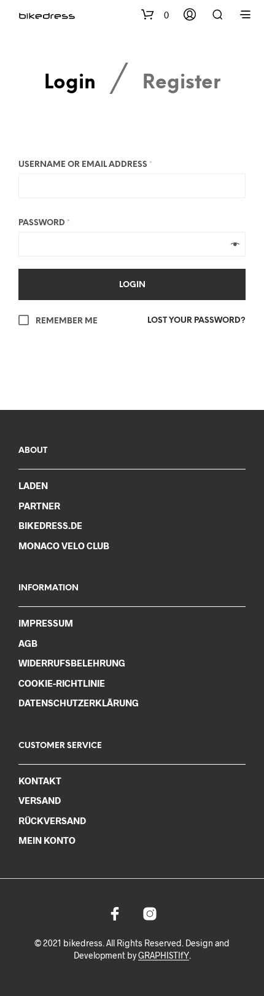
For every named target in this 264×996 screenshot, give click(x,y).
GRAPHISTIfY (163, 955)
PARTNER (39, 505)
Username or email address (85, 165)
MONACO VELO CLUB (63, 545)
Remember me (66, 321)
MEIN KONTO (47, 840)
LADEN (33, 485)
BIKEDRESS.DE (50, 525)
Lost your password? (196, 321)
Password (44, 223)
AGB (27, 643)
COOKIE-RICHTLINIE (61, 683)
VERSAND (39, 800)
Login (70, 83)
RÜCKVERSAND (52, 820)
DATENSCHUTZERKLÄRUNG (78, 702)
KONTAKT (39, 780)
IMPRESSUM (45, 622)
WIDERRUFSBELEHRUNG (71, 662)
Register (181, 83)
